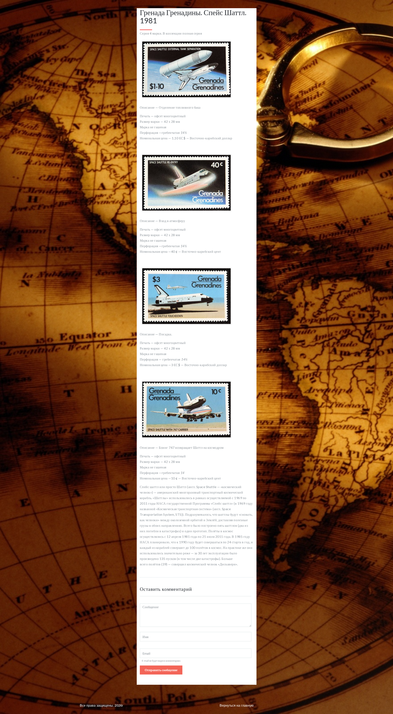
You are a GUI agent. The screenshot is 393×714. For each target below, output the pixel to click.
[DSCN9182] (186, 296)
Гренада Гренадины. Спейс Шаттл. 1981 (193, 16)
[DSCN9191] (186, 69)
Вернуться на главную (237, 705)
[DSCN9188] (186, 409)
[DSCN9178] (186, 182)
